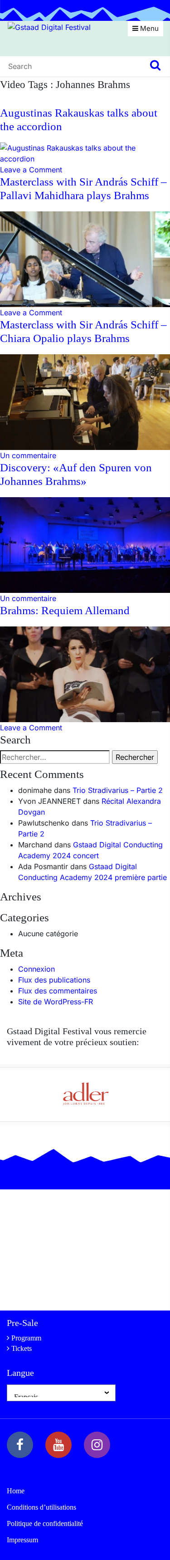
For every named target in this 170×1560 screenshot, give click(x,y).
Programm (26, 1338)
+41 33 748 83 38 (64, 1288)
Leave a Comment (31, 169)
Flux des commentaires (57, 990)
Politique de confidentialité (45, 1523)
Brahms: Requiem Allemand (65, 610)
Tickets (21, 1348)
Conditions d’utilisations (41, 1507)
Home (15, 1491)
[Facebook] (20, 1445)
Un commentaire (28, 455)
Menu (148, 28)
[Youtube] (58, 1445)
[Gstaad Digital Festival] (49, 26)
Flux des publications (54, 979)
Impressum (22, 1540)
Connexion (36, 968)
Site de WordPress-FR (55, 1001)
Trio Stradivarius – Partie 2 (118, 790)
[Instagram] (97, 1445)
